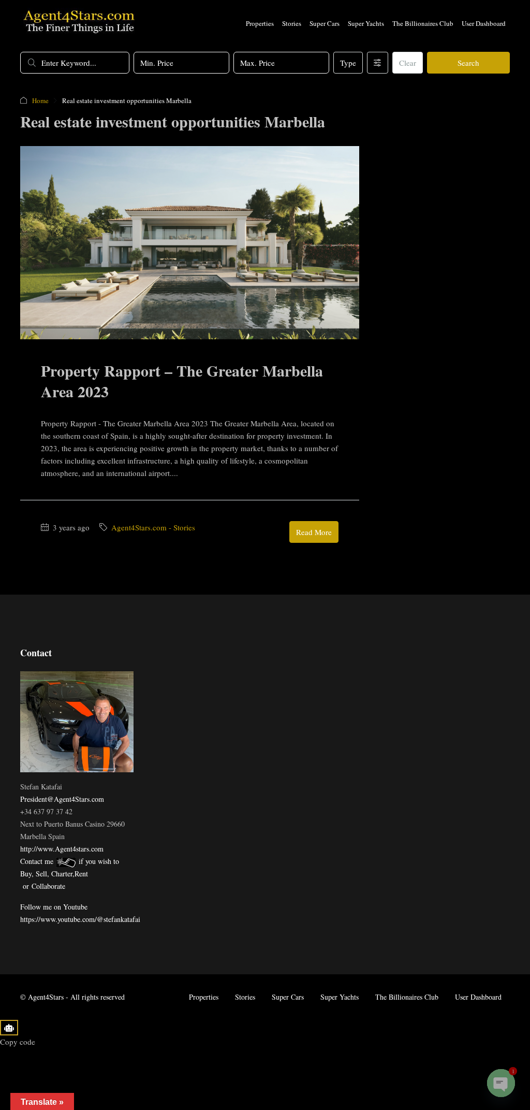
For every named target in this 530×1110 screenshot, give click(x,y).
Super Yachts (366, 23)
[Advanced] (377, 63)
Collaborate (48, 886)
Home (40, 100)
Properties (260, 23)
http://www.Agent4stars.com (62, 849)
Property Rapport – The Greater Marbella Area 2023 (182, 380)
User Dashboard (484, 23)
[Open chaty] (501, 1083)
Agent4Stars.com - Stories (153, 527)
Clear (407, 62)
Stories (291, 23)
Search (468, 62)
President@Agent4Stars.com (62, 799)
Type (348, 62)
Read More (314, 532)
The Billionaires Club (422, 23)
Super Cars (325, 23)
